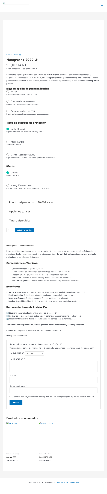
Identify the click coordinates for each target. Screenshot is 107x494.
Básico (14, 91)
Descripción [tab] (11, 245)
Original (15, 172)
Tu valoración (17, 359)
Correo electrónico (18, 386)
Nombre (14, 375)
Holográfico (21, 185)
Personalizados (23, 111)
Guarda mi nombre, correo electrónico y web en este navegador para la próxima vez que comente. (53, 397)
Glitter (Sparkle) (23, 154)
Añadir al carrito (24, 230)
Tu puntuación (17, 353)
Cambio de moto (23, 101)
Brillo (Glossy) (18, 129)
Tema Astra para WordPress (67, 482)
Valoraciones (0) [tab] (26, 245)
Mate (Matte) (17, 142)
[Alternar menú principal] (101, 6)
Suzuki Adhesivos (13, 55)
